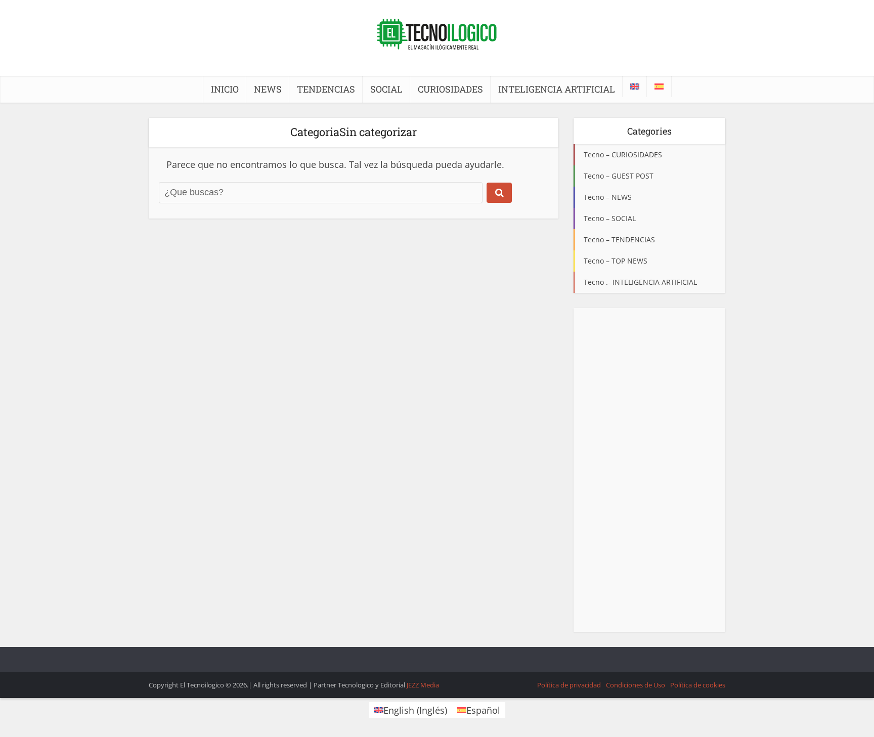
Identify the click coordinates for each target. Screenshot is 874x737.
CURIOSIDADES (450, 89)
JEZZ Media (423, 684)
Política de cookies (697, 684)
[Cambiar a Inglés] (635, 86)
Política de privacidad (569, 684)
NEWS (268, 89)
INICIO (225, 89)
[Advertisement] (649, 470)
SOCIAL (386, 89)
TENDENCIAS (326, 89)
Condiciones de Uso (635, 684)
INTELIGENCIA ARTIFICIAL (556, 89)
